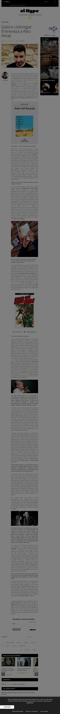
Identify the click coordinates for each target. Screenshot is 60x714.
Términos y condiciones (32, 711)
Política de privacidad (17, 711)
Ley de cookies (44, 711)
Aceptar (7, 707)
